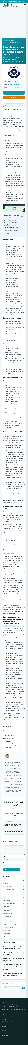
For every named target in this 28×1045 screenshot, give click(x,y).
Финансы (6, 894)
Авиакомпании (7, 916)
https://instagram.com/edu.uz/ (13, 743)
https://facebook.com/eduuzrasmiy (15, 749)
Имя (4, 856)
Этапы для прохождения (11, 222)
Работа (5, 919)
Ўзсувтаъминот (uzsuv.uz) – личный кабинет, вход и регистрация (13, 959)
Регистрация (8, 217)
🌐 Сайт (14, 92)
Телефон (8, 233)
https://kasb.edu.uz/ (12, 81)
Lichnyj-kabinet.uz (9, 1042)
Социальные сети (11, 235)
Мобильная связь (8, 922)
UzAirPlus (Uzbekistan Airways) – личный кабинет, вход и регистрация (12, 974)
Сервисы (6, 883)
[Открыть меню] (25, 5)
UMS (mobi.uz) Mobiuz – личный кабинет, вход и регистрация (13, 953)
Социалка (6, 906)
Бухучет (6, 936)
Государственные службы (10, 886)
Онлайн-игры (7, 933)
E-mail (5, 862)
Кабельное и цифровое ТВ (10, 924)
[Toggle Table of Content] (21, 215)
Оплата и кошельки (8, 927)
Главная (5, 40)
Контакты (7, 232)
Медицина (6, 892)
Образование (11, 40)
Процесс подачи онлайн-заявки (13, 224)
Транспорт (6, 897)
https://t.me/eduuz (17, 745)
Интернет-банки (8, 900)
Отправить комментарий (11, 869)
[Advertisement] (14, 24)
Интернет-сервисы (8, 880)
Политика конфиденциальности (9, 1032)
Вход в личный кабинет (10, 219)
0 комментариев (20, 61)
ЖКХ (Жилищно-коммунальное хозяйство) (11, 909)
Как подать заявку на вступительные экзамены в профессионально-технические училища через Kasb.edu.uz (12, 228)
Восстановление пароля (11, 220)
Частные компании (8, 913)
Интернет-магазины (9, 889)
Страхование (7, 930)
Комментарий (7, 844)
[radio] (9, 810)
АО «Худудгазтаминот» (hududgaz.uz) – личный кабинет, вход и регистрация (12, 947)
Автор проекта (5, 1035)
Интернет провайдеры (9, 903)
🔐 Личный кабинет (14, 97)
